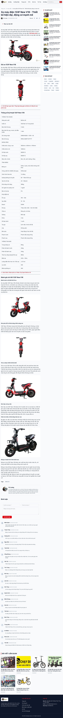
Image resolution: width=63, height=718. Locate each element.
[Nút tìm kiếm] (60, 2)
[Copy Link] (39, 18)
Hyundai (57, 90)
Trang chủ (23, 2)
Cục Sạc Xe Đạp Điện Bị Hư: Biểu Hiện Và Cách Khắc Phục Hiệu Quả (8, 690)
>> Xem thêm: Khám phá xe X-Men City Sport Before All (16, 272)
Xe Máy (10, 2)
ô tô (45, 83)
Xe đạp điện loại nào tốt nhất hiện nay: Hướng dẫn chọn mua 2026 (55, 671)
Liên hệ (23, 709)
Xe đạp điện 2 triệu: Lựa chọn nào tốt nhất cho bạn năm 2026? (8, 671)
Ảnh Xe (34, 2)
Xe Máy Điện (16, 2)
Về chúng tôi (24, 703)
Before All (7, 481)
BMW (53, 83)
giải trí (49, 83)
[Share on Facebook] (34, 18)
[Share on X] (37, 18)
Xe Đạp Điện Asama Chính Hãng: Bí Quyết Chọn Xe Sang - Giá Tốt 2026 (23, 690)
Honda (55, 79)
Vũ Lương (11, 487)
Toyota (52, 90)
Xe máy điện (8, 8)
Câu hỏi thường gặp (26, 711)
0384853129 (50, 705)
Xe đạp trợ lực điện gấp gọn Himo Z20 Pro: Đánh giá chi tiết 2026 (38, 671)
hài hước (50, 79)
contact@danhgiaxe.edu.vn (51, 703)
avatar (51, 85)
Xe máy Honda (46, 90)
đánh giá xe (57, 81)
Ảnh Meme (46, 85)
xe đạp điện (51, 81)
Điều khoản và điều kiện (27, 707)
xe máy (45, 81)
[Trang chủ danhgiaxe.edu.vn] (4, 2)
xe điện (57, 83)
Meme (45, 79)
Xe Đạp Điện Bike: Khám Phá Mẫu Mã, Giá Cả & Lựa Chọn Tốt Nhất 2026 (23, 671)
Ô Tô (29, 2)
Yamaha (55, 85)
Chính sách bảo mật (26, 705)
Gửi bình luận (7, 517)
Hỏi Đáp (45, 2)
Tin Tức (39, 2)
